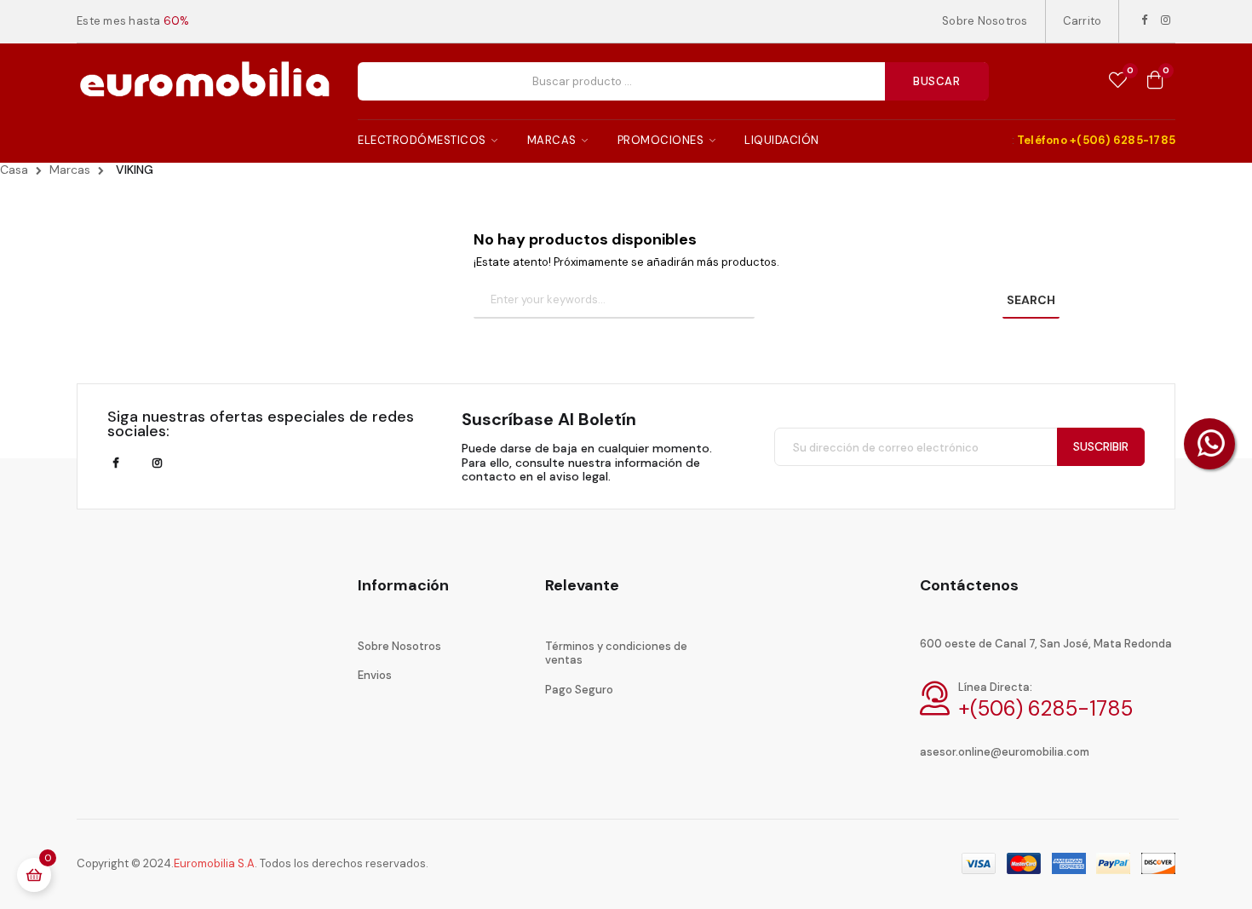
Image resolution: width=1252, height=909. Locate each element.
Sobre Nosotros (985, 21)
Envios (375, 675)
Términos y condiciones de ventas (616, 653)
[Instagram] (1165, 20)
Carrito (1082, 21)
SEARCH (1031, 300)
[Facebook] (1144, 20)
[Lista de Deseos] (1118, 81)
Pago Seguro (579, 689)
